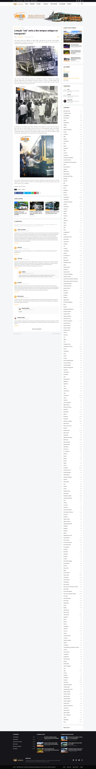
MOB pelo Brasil (72, 444)
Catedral (72, 204)
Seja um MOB (62, 3)
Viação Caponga (72, 691)
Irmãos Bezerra (72, 379)
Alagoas (72, 124)
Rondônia (72, 556)
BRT (72, 183)
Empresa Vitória (72, 288)
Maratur (72, 414)
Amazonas (72, 134)
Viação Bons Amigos (72, 684)
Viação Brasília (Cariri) (72, 689)
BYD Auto (72, 194)
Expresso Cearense (72, 316)
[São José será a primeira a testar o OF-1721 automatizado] (64, 738)
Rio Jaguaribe (72, 547)
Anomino (19, 282)
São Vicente (72, 600)
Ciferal (72, 222)
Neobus (72, 458)
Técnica (72, 624)
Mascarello (72, 418)
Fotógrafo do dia (72, 344)
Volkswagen (72, 719)
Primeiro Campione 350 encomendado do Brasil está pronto (76, 52)
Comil (72, 229)
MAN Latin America (72, 407)
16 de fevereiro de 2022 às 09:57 (27, 273)
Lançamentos (72, 390)
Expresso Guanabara (72, 320)
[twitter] (78, 1)
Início (26, 3)
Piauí (72, 500)
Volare (72, 717)
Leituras (45, 3)
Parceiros (32, 3)
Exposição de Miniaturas (72, 309)
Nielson (72, 463)
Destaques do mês (72, 262)
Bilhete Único (72, 171)
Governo (23, 189)
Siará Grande (72, 614)
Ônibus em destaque (72, 477)
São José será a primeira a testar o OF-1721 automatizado (75, 738)
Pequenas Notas (72, 491)
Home (64, 767)
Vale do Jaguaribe (72, 666)
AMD (72, 136)
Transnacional (72, 652)
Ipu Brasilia (72, 374)
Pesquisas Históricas (72, 498)
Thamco (72, 633)
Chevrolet (72, 215)
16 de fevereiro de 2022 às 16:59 (23, 283)
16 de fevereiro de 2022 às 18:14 (23, 297)
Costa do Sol (72, 241)
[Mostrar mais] (40, 193)
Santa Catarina (72, 572)
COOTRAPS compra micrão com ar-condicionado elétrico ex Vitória (75, 749)
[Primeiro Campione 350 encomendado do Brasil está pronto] (66, 52)
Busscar (72, 192)
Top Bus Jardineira (72, 640)
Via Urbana (72, 682)
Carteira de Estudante (72, 201)
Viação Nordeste (72, 698)
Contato (69, 3)
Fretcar (72, 348)
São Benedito (72, 582)
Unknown (19, 247)
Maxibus (72, 428)
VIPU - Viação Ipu (72, 714)
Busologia (72, 190)
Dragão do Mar (72, 271)
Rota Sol (72, 565)
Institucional (54, 3)
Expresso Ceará (72, 313)
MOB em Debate (72, 442)
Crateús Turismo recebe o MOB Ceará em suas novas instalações (51, 743)
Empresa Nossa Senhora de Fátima (72, 281)
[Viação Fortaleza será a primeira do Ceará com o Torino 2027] (66, 59)
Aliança (72, 127)
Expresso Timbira (72, 327)
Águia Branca (72, 122)
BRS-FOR (72, 180)
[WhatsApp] (32, 193)
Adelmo (24, 271)
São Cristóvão (72, 584)
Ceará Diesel (72, 206)
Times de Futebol (72, 635)
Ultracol (72, 661)
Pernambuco (72, 493)
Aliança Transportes (72, 129)
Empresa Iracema (72, 276)
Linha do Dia (72, 395)
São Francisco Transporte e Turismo (72, 586)
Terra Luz (72, 631)
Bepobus (72, 169)
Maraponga (72, 411)
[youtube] (80, 1)
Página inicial (17, 27)
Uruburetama (72, 663)
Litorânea (72, 400)
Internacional (72, 372)
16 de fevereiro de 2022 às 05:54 (23, 230)
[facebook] (76, 1)
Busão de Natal (66, 71)
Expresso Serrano (72, 325)
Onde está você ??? (72, 470)
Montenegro (72, 446)
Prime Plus (72, 507)
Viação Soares (72, 710)
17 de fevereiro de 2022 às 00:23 (23, 318)
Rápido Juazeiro (72, 521)
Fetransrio (72, 334)
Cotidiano (23, 27)
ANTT (72, 143)
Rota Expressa (72, 563)
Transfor (72, 649)
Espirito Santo (72, 299)
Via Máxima (72, 677)
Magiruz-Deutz (72, 404)
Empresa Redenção (72, 283)
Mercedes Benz (72, 430)
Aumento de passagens (72, 157)
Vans (72, 668)
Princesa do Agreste (72, 509)
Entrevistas (72, 292)
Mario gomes (20, 296)
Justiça (72, 388)
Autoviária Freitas (72, 159)
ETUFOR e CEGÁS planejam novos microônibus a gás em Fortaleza (36, 213)
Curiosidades (72, 250)
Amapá (72, 131)
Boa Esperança (72, 173)
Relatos (72, 533)
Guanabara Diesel (72, 365)
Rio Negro (72, 549)
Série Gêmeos (72, 610)
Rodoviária (72, 551)
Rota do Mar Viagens (72, 561)
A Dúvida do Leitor (72, 113)
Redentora (72, 530)
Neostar (72, 460)
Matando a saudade (72, 421)
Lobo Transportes (72, 402)
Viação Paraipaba (72, 701)
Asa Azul (72, 152)
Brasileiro (72, 178)
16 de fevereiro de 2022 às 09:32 (23, 259)
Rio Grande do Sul (72, 544)
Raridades (72, 526)
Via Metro (72, 680)
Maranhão (72, 409)
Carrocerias (72, 199)
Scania (72, 605)
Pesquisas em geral (72, 495)
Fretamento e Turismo (72, 346)
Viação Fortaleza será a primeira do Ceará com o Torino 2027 (76, 59)
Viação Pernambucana (72, 705)
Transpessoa (72, 656)
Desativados (72, 260)
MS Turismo (72, 449)
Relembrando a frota (72, 535)
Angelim (72, 138)
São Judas (72, 596)
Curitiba (72, 253)
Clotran (72, 225)
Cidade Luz (72, 220)
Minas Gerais (72, 432)
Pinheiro (72, 502)
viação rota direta (21, 229)
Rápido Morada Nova (72, 523)
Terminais (72, 628)
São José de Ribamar (72, 591)
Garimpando (72, 351)
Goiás (72, 353)
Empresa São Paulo (72, 285)
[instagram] (82, 1)
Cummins (72, 248)
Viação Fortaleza (72, 694)
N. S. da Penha (72, 451)
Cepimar (72, 211)
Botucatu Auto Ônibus (72, 176)
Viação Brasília (72, 686)
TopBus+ (72, 642)
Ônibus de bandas (72, 472)
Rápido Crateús (72, 519)
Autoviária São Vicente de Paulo (72, 162)
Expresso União (72, 330)
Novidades (72, 467)
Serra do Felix (72, 612)
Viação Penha (72, 703)
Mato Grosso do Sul (72, 425)
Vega (72, 670)
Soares (72, 619)
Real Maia (72, 528)
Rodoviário (72, 554)
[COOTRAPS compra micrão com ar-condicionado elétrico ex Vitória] (64, 750)
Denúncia (72, 257)
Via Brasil (72, 675)
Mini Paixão (72, 435)
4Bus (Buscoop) (72, 111)
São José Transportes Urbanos (72, 593)
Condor (72, 234)
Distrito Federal (72, 267)
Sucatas (72, 621)
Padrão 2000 (72, 481)
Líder (72, 393)
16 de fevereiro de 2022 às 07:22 (23, 248)
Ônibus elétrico (72, 474)
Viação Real (72, 708)
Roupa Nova (72, 568)
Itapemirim (72, 383)
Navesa (72, 456)
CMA (72, 227)
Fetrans (72, 332)
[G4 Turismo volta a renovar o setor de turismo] (66, 46)
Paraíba (72, 486)
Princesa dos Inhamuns (72, 512)
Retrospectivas (72, 537)
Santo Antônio (72, 579)
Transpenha (72, 654)
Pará (72, 484)
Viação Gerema (72, 696)
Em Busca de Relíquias (72, 274)
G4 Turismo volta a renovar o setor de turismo (76, 45)
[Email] (38, 193)
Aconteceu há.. (72, 117)
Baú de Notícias (72, 166)
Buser (72, 187)
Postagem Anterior (17, 333)
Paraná (72, 488)
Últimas (38, 3)
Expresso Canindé (72, 311)
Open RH (72, 479)
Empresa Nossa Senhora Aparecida (72, 278)
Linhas (72, 397)
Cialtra (72, 218)
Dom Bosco (72, 269)
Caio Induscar (72, 197)
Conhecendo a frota (72, 236)
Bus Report (72, 185)
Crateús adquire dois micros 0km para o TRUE (75, 743)
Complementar (72, 232)
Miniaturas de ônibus (72, 437)
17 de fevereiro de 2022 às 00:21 (27, 309)
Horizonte (72, 369)
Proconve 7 (72, 514)
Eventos (72, 306)
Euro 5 (72, 304)
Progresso (72, 516)
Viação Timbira (72, 712)
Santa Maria (72, 577)
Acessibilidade (72, 115)
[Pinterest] (35, 193)
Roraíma (72, 558)
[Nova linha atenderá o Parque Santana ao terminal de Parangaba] (40, 738)
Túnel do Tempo (72, 659)
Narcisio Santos (25, 308)
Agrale (72, 120)
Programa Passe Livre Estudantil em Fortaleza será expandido (20, 213)
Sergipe (72, 607)
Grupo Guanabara (72, 362)
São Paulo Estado (72, 598)
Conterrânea (72, 239)
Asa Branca (72, 155)
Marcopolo (72, 416)
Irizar (72, 376)
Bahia (72, 164)
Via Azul (72, 673)
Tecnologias (72, 626)
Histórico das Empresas (72, 367)
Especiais (72, 297)
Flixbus (72, 339)
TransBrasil (72, 645)
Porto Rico (72, 505)
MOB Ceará (72, 439)
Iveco (72, 386)
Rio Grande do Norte (72, 542)
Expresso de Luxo (72, 318)
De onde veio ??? (72, 255)
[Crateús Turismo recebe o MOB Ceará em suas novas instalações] (40, 744)
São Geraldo (72, 589)
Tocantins (72, 638)
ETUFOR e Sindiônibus (72, 302)
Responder (16, 243)
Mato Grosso (72, 423)
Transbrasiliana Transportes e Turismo (72, 647)
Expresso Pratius (72, 323)
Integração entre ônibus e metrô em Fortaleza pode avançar (52, 212)
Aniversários (72, 141)
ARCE (72, 150)
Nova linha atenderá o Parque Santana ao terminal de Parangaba (51, 738)
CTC (72, 246)
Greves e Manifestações (72, 360)
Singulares (72, 617)
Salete (72, 570)
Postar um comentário (36, 329)
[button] (79, 4)
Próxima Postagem (56, 333)
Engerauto (72, 290)
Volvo (72, 721)
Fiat (72, 337)
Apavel (72, 146)
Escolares (72, 295)
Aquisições (72, 148)
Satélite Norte (72, 603)
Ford (72, 341)
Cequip (72, 213)
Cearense (72, 208)
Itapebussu (72, 381)
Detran (72, 264)
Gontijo (72, 355)
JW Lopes (19, 258)
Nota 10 (72, 465)
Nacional (72, 453)
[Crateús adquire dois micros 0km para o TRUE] (64, 744)
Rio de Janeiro (72, 540)
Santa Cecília (72, 575)
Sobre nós (69, 767)
